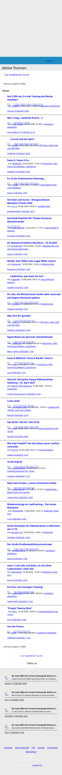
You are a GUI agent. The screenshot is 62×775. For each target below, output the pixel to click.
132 (26, 427)
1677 (28, 105)
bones (10, 193)
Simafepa (11, 537)
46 (24, 488)
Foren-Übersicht (22, 747)
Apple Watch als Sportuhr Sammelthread (29, 337)
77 (32, 321)
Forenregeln (52, 747)
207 (36, 303)
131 (21, 427)
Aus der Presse (15, 626)
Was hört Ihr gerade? (19, 315)
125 (21, 550)
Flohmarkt (12, 389)
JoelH (13, 632)
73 (16, 321)
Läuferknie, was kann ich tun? (27, 276)
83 (24, 592)
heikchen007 (12, 601)
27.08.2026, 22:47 (17, 699)
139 (21, 184)
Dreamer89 (17, 510)
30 (16, 342)
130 (16, 427)
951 (31, 144)
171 (16, 467)
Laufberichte (44, 206)
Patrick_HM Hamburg (21, 386)
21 (32, 406)
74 (20, 321)
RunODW (9, 716)
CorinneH (11, 236)
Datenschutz (31, 751)
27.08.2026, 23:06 (20, 683)
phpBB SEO (37, 765)
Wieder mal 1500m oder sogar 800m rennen (31, 261)
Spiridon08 (16, 246)
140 (26, 184)
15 (28, 363)
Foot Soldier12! (13, 132)
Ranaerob (16, 264)
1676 (22, 105)
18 (20, 406)
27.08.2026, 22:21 (21, 716)
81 (16, 592)
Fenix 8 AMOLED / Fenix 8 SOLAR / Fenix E (30, 358)
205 (26, 303)
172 (21, 467)
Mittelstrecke (48, 264)
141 (31, 184)
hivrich (14, 450)
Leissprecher (12, 497)
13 (20, 363)
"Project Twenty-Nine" (19, 608)
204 (21, 303)
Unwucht (11, 476)
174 (31, 467)
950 (26, 144)
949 (21, 144)
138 (16, 184)
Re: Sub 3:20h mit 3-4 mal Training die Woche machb (34, 676)
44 (16, 488)
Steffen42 (11, 153)
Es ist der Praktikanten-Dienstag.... (26, 178)
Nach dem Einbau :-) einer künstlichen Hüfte (31, 483)
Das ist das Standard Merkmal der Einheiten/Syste (33, 728)
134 (36, 427)
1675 (16, 105)
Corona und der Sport (22, 139)
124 (16, 550)
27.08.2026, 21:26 (17, 732)
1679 (40, 105)
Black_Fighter (13, 351)
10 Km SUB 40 (14, 461)
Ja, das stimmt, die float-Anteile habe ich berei (31, 711)
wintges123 (16, 532)
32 (24, 342)
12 (16, 363)
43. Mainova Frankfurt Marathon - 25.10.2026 (32, 242)
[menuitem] (48, 61)
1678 (34, 105)
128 (36, 550)
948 (16, 144)
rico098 (10, 287)
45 (20, 488)
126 (26, 550)
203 (16, 303)
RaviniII (10, 415)
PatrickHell (16, 572)
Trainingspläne (46, 450)
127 (31, 550)
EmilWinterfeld (13, 211)
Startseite (8, 747)
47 (28, 488)
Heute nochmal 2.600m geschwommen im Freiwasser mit (34, 678)
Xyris (9, 519)
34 (32, 342)
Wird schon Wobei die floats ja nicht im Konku (33, 695)
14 (24, 363)
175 (36, 467)
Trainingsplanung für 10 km (20, 471)
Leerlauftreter (18, 468)
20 (28, 406)
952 (36, 144)
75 (24, 321)
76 (28, 321)
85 (32, 592)
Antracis (10, 111)
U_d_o (14, 206)
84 (28, 592)
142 (36, 184)
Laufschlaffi (17, 593)
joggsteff (15, 279)
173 (26, 467)
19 (24, 406)
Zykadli (10, 309)
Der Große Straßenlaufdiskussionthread (29, 544)
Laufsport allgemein (50, 106)
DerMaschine (18, 550)
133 (31, 427)
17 (16, 406)
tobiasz (10, 455)
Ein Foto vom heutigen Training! (25, 587)
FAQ (33, 747)
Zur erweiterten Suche (17, 74)
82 (20, 592)
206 (31, 303)
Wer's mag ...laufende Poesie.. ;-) (25, 117)
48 (32, 488)
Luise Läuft (13, 400)
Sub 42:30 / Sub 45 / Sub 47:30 (23, 422)
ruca (9, 372)
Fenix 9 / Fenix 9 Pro (18, 160)
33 (28, 342)
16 (32, 363)
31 (20, 342)
